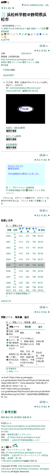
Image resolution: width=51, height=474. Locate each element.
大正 (35, 230)
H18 (21, 271)
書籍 (3, 417)
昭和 (28, 230)
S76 (27, 241)
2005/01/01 (6, 301)
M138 (40, 265)
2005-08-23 (32, 90)
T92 (34, 253)
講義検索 (5, 31)
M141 (40, 282)
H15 (21, 253)
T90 (34, 241)
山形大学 (16, 440)
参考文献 (11, 412)
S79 (27, 259)
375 (14, 187)
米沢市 (21, 461)
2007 (8, 277)
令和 (15, 230)
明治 (43, 230)
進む (10, 8)
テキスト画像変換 (26, 187)
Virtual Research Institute (26, 468)
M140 (40, 277)
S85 (27, 290)
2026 (20, 466)
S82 (27, 277)
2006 (8, 271)
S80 (27, 265)
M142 (40, 287)
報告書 (28, 326)
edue (21, 28)
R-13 (15, 265)
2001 (8, 241)
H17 (21, 265)
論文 (40, 326)
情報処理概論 (15, 190)
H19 (21, 277)
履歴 (9, 62)
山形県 (15, 461)
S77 (27, 247)
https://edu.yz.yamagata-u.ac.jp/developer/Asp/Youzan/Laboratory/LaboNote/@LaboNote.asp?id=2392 (23, 429)
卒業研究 (12, 368)
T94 (34, 265)
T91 (34, 247)
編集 (29, 28)
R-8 (14, 290)
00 (42, 50)
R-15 (15, 253)
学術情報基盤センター (30, 440)
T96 (34, 277)
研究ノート (14, 371)
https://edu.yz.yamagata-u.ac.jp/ (25, 437)
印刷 (9, 200)
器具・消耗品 (14, 127)
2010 (8, 290)
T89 (34, 236)
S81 (27, 271)
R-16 (15, 247)
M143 (40, 290)
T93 (34, 259)
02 (42, 215)
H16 (21, 259)
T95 (34, 271)
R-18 (15, 236)
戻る (5, 8)
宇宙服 (5, 65)
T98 (34, 287)
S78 (27, 253)
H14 (21, 247)
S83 (27, 282)
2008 (8, 282)
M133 (40, 236)
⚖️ (46, 34)
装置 (3, 62)
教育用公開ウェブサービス (19, 434)
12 (14, 293)
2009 (8, 287)
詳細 (17, 28)
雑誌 (7, 417)
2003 (8, 253)
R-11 (15, 277)
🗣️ (40, 34)
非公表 (11, 28)
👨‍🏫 (47, 28)
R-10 (15, 282)
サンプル (16, 62)
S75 (27, 236)
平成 (22, 230)
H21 (21, 287)
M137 (40, 259)
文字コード (20, 197)
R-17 (15, 242)
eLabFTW (5, 39)
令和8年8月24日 (36, 5)
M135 (40, 247)
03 (42, 312)
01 (42, 159)
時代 (10, 293)
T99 (34, 290)
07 (7, 190)
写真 (23, 190)
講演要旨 (18, 417)
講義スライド (34, 190)
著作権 (7, 343)
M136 (40, 253)
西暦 (9, 230)
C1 (29, 293)
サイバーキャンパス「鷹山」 (20, 449)
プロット (31, 62)
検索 (6, 28)
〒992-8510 (6, 461)
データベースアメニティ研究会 (34, 455)
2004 (8, 259)
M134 (40, 241)
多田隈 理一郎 (14, 458)
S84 (27, 287)
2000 (8, 236)
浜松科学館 (8, 75)
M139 (40, 271)
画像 (37, 62)
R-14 (15, 259)
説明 (43, 28)
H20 (21, 282)
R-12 (15, 271)
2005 (8, 265)
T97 (34, 282)
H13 (21, 241)
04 (42, 406)
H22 (21, 290)
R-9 (14, 287)
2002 (8, 247)
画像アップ (36, 28)
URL (12, 417)
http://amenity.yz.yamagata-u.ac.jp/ (17, 59)
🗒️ (3, 14)
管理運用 (5, 440)
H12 (21, 236)
